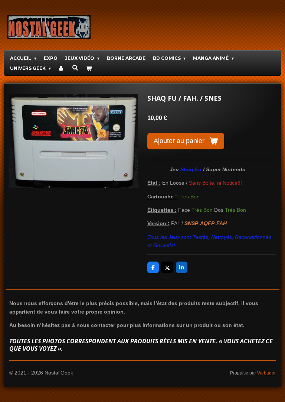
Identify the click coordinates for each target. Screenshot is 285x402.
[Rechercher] (75, 67)
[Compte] (61, 68)
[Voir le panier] (88, 68)
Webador (266, 372)
